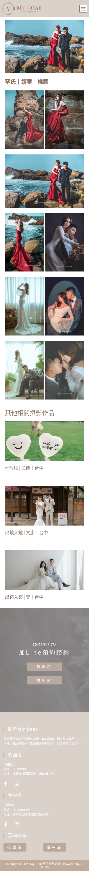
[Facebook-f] (5, 783)
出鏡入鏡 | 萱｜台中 (24, 597)
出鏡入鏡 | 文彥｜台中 (26, 533)
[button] (83, 9)
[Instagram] (17, 783)
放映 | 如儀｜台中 (24, 468)
